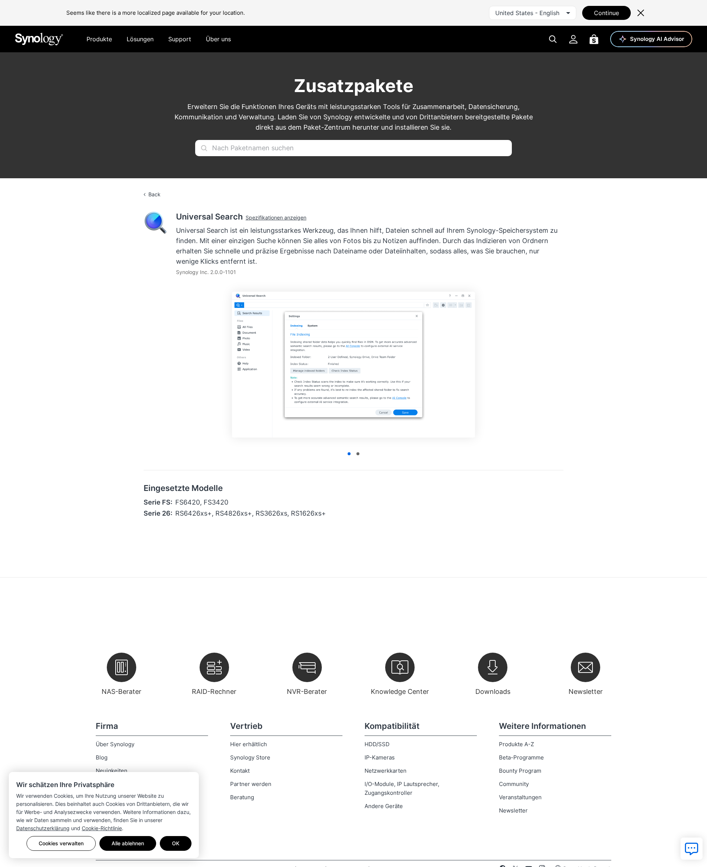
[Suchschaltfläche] (204, 148)
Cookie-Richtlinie (102, 828)
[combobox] (532, 13)
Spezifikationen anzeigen (276, 217)
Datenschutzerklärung (43, 828)
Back (154, 194)
